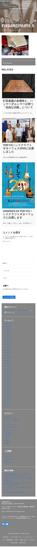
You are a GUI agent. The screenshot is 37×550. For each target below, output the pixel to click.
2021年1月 (7, 347)
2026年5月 (7, 329)
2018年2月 (7, 394)
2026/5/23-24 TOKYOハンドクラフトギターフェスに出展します (18, 214)
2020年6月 (7, 358)
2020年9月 (7, 350)
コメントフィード (10, 459)
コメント (6, 241)
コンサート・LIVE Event (12, 419)
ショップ (7, 422)
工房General (8, 435)
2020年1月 (7, 368)
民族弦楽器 (9, 540)
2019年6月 (7, 379)
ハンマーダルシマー (10, 427)
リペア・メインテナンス (12, 430)
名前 (5, 263)
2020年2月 (7, 366)
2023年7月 (7, 331)
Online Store (22, 542)
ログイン (7, 454)
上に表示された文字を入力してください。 (16, 289)
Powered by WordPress (14, 533)
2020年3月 (7, 363)
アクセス (31, 540)
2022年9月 (7, 334)
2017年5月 (7, 397)
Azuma (27, 533)
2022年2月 (7, 337)
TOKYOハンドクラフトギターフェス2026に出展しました (18, 148)
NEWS (16, 540)
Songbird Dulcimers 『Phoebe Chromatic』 (16, 310)
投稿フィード (8, 457)
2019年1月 (7, 389)
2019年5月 (7, 381)
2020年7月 (7, 355)
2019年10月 (7, 373)
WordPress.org (8, 462)
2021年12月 (7, 339)
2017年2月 (7, 402)
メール (6, 270)
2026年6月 (7, 326)
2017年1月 (7, 405)
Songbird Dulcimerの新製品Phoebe (14, 492)
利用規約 (19, 518)
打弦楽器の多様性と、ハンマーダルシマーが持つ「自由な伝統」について (18, 104)
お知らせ (7, 416)
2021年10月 (7, 342)
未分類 (6, 440)
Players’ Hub (14, 542)
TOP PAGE (5, 537)
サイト (5, 278)
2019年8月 (7, 376)
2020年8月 (7, 353)
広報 (5, 437)
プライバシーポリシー (9, 518)
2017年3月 (7, 400)
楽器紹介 (7, 443)
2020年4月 (7, 360)
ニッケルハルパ (9, 424)
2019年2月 (7, 387)
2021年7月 (7, 345)
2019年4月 (7, 384)
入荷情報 (7, 432)
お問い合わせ (23, 540)
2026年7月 (7, 324)
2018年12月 (7, 392)
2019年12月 (7, 371)
